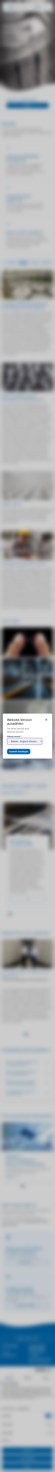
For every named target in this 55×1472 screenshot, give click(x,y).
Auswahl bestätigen (18, 751)
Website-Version (14, 736)
